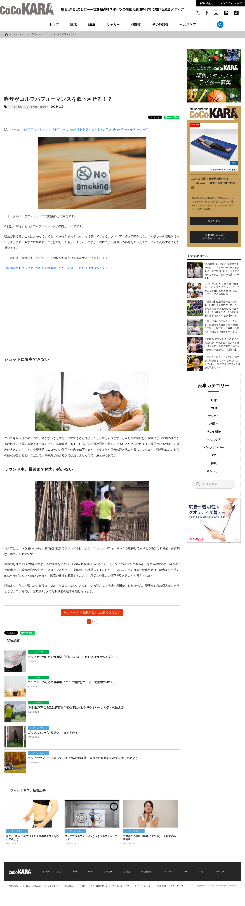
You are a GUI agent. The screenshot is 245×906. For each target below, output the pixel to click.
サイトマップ (176, 886)
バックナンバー (214, 447)
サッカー (113, 24)
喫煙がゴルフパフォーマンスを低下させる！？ (54, 34)
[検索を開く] (220, 24)
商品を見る (214, 221)
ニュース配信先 (33, 886)
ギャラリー (214, 471)
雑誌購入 (69, 886)
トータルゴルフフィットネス (23, 107)
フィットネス (19, 34)
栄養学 (43, 107)
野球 (73, 24)
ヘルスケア (188, 24)
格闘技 (136, 24)
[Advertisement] (92, 67)
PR (214, 455)
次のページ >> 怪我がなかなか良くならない (92, 612)
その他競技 (160, 24)
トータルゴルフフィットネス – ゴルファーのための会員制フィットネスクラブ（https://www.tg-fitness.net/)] (79, 129)
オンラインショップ (231, 3)
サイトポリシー (145, 886)
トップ (54, 24)
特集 (214, 463)
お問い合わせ (207, 3)
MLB (91, 24)
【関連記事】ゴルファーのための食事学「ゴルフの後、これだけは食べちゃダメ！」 (58, 267)
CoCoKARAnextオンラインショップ (213, 237)
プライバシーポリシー (122, 886)
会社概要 (81, 886)
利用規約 (161, 886)
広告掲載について (99, 886)
